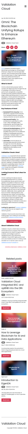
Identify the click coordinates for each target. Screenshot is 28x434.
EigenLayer (14, 247)
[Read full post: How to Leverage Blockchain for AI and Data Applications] (14, 320)
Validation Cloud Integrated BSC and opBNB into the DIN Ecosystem (12, 286)
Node (2, 278)
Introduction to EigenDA (9, 381)
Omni (2, 68)
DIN (10, 278)
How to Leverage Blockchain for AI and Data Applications (13, 336)
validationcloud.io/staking (16, 217)
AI (5, 329)
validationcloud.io (6, 242)
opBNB (7, 278)
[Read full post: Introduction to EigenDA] (14, 368)
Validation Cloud (6, 156)
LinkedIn (14, 242)
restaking (7, 247)
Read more (6, 308)
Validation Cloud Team (12, 43)
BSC (13, 278)
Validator (20, 247)
